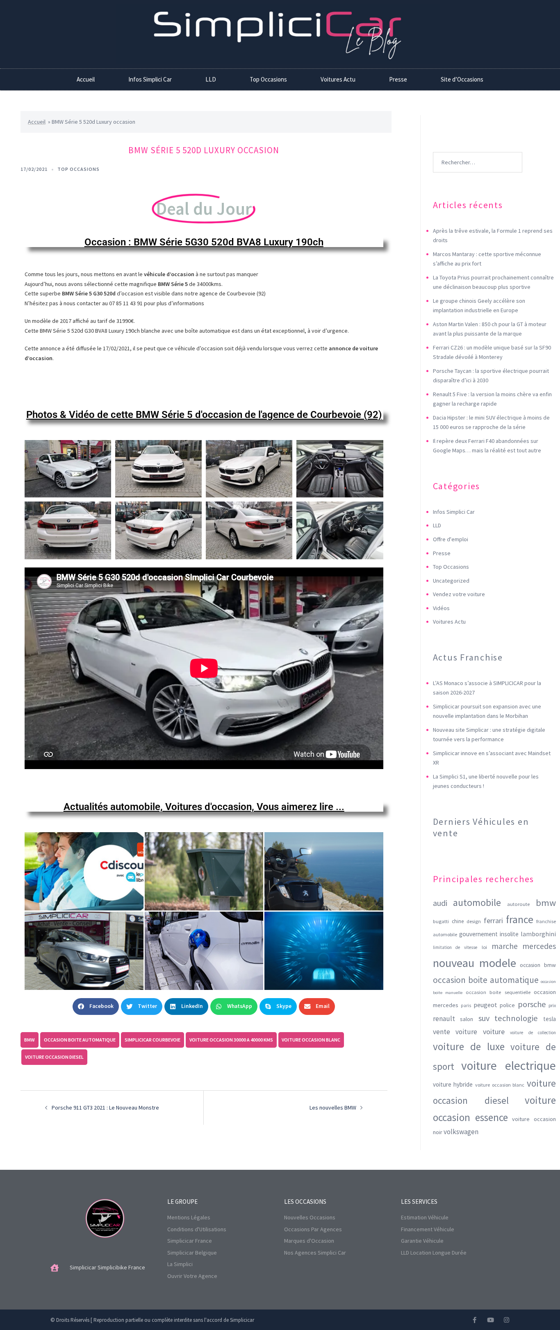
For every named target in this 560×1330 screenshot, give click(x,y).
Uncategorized (451, 580)
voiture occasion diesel (54, 1057)
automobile (477, 902)
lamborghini (538, 934)
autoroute (518, 904)
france (519, 919)
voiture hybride (453, 1084)
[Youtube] (490, 1320)
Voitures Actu (338, 79)
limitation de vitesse (455, 947)
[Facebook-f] (474, 1320)
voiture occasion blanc (311, 1040)
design (474, 921)
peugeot (485, 1005)
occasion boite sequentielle (498, 992)
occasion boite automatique (80, 1040)
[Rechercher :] (477, 149)
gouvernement (478, 934)
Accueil (86, 79)
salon (466, 1019)
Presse (398, 79)
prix (552, 1005)
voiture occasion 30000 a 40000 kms (231, 1040)
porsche (532, 1004)
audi (440, 903)
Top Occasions (268, 79)
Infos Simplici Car (150, 79)
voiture (494, 1031)
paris (466, 1005)
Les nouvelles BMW (333, 1107)
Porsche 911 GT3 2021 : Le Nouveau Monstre (105, 1107)
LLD (210, 79)
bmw (29, 1040)
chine (458, 921)
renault (444, 1018)
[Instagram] (506, 1320)
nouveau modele (474, 963)
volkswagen (461, 1131)
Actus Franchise (468, 657)
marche (505, 946)
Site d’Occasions (462, 79)
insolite (509, 934)
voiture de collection (533, 1032)
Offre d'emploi (450, 539)
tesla (549, 1019)
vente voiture (455, 1031)
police (507, 1005)
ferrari (493, 920)
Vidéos (441, 608)
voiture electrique (508, 1065)
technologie (516, 1018)
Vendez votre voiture (459, 594)
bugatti (441, 921)
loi (484, 947)
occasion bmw (538, 965)
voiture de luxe (469, 1046)
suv (483, 1018)
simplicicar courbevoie (152, 1040)
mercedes (539, 946)
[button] (96, 1006)
